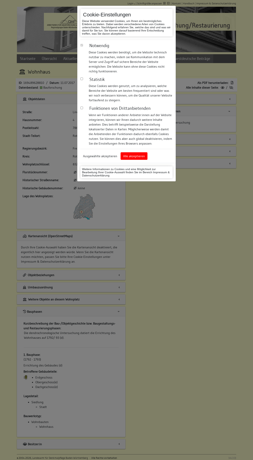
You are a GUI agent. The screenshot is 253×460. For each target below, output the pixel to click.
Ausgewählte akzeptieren (100, 156)
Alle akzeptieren (134, 156)
